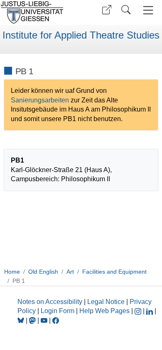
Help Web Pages (104, 310)
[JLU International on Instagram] (139, 310)
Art (70, 271)
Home (12, 271)
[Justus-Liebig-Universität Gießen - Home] (39, 12)
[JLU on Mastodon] (33, 320)
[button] (106, 9)
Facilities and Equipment (114, 271)
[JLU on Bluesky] (21, 320)
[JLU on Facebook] (55, 320)
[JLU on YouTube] (45, 320)
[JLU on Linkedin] (150, 310)
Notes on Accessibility (50, 301)
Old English (43, 271)
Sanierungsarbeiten (41, 100)
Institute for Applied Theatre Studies (81, 35)
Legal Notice (106, 301)
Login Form (57, 310)
